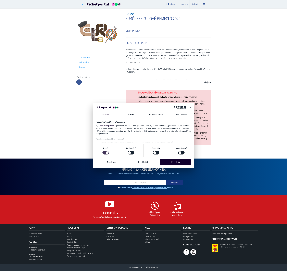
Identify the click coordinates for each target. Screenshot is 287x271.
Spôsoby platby (34, 236)
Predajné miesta (72, 239)
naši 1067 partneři (107, 126)
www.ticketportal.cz (190, 233)
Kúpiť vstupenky (84, 57)
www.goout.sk (188, 236)
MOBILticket (110, 236)
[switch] (131, 152)
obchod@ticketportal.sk (37, 250)
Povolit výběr (143, 162)
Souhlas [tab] (105, 115)
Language (184, 4)
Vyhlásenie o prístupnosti (76, 256)
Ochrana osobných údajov (76, 247)
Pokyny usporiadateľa (152, 239)
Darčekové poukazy (112, 239)
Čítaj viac (207, 82)
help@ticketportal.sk (36, 257)
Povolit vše (175, 162)
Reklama (147, 242)
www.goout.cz (188, 239)
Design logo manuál (74, 250)
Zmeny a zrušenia (151, 233)
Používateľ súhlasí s (146, 188)
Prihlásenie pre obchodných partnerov (80, 253)
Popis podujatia (84, 62)
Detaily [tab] (131, 115)
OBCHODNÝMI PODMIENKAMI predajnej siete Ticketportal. (149, 188)
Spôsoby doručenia (35, 233)
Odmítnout (111, 162)
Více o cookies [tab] (181, 115)
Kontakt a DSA (72, 242)
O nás (69, 233)
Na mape (82, 67)
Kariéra (69, 236)
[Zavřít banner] (190, 107)
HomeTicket (110, 233)
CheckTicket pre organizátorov (222, 233)
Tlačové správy (150, 236)
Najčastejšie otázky (35, 259)
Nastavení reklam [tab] (156, 115)
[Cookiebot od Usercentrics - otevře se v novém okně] (176, 107)
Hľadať (172, 4)
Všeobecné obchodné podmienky (78, 245)
